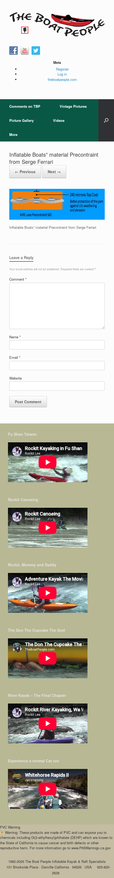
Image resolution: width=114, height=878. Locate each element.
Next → (54, 171)
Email (14, 357)
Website (15, 378)
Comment (18, 279)
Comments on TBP (24, 106)
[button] (106, 120)
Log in (62, 74)
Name (15, 336)
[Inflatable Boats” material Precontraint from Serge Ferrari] (57, 218)
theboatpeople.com (62, 79)
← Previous (25, 171)
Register (62, 69)
